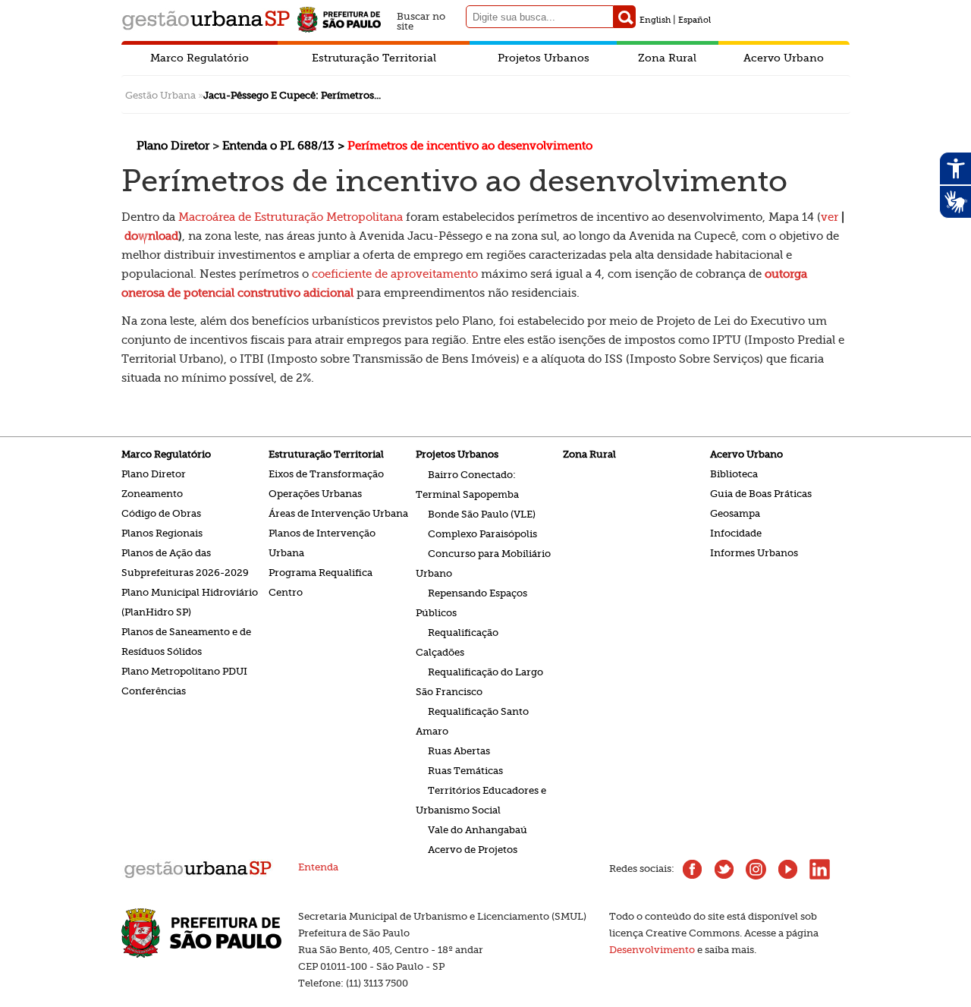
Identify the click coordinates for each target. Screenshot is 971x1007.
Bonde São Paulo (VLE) (482, 513)
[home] (197, 877)
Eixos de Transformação (326, 474)
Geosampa (735, 513)
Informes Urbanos (754, 553)
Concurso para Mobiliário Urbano (483, 562)
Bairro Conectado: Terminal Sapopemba (467, 483)
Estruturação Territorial (374, 58)
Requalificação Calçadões (457, 641)
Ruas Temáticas (465, 770)
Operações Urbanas (315, 493)
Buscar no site (421, 19)
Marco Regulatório (199, 58)
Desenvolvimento (652, 949)
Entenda (318, 867)
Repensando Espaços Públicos (471, 602)
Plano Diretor (153, 474)
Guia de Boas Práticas (761, 493)
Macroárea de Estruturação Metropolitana (290, 217)
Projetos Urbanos (543, 58)
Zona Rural (667, 58)
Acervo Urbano (783, 58)
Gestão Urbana (160, 95)
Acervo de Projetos (472, 848)
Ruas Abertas (459, 750)
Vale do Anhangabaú (477, 829)
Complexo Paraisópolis (482, 533)
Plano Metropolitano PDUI (184, 671)
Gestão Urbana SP (205, 20)
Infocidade (736, 533)
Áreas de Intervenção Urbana (338, 513)
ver (829, 217)
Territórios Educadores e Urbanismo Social (481, 799)
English (655, 20)
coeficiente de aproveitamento (393, 274)
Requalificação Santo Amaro (472, 720)
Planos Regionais (162, 533)
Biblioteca (734, 474)
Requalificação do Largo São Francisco (479, 681)
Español (694, 20)
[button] (625, 16)
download (151, 236)
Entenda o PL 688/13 (280, 146)
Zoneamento (152, 493)
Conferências (153, 691)
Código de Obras (161, 513)
